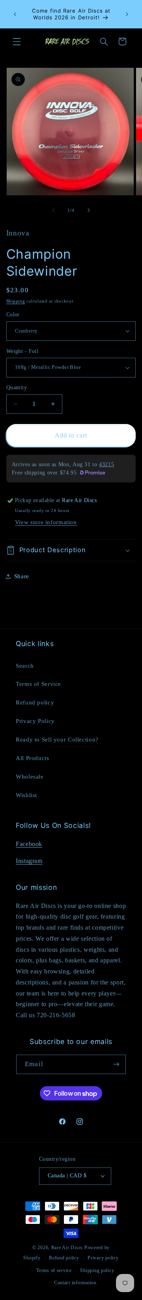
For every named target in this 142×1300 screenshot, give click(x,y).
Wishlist (26, 795)
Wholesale (30, 776)
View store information (46, 522)
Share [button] (21, 576)
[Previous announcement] (15, 14)
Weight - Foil (22, 351)
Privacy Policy (35, 721)
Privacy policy (103, 1257)
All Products (32, 758)
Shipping (15, 301)
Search (25, 666)
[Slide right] (88, 210)
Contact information (75, 1282)
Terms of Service (38, 684)
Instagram (29, 860)
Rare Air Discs (67, 1247)
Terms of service (54, 1270)
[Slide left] (53, 210)
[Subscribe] (116, 1064)
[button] (16, 41)
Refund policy (35, 702)
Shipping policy (97, 1270)
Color (13, 315)
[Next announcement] (127, 14)
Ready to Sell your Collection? (57, 739)
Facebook (29, 844)
